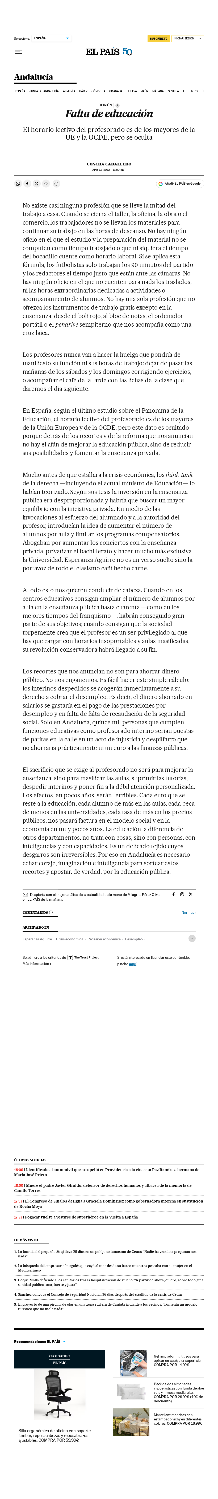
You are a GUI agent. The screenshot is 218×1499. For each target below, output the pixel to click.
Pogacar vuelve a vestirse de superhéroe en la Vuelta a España (81, 1217)
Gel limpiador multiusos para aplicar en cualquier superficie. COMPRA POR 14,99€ (177, 1360)
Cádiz (83, 91)
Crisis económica (69, 939)
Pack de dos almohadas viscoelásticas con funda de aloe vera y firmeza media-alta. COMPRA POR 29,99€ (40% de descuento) (179, 1392)
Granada (116, 91)
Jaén (144, 91)
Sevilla (173, 91)
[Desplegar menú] (18, 52)
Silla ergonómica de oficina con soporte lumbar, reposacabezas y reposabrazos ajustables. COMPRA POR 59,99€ (55, 1435)
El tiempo (190, 91)
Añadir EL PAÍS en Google (182, 183)
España (20, 91)
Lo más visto (26, 1240)
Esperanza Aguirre (37, 939)
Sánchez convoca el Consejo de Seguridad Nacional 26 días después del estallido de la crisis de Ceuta (100, 1294)
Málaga (158, 91)
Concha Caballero (109, 164)
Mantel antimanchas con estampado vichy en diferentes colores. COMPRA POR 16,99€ (178, 1419)
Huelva (132, 91)
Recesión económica (104, 939)
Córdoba (98, 91)
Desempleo (134, 939)
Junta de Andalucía (44, 91)
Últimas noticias (30, 1160)
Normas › (189, 913)
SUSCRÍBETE (158, 38)
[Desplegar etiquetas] (192, 938)
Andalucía (33, 77)
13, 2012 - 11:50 (108, 170)
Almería (69, 91)
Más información (36, 963)
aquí (132, 963)
